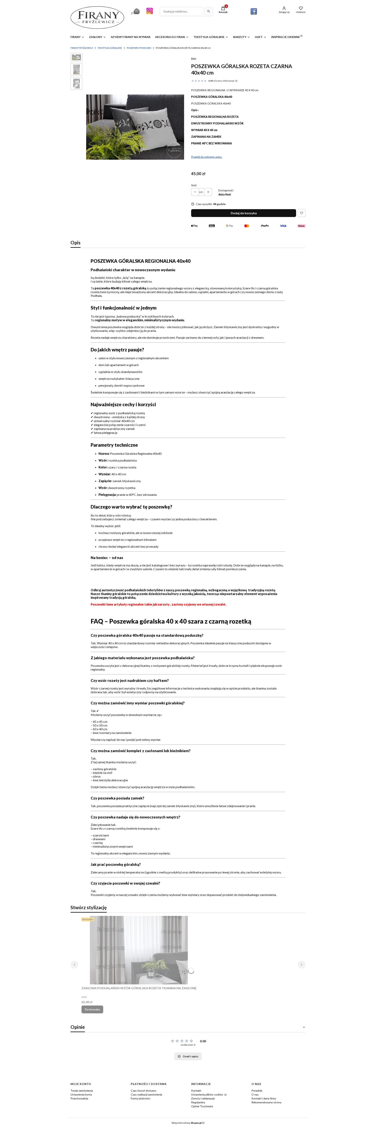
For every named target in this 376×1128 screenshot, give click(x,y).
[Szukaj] (208, 11)
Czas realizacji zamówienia (146, 1094)
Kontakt (196, 1090)
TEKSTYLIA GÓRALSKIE (110, 47)
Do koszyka (92, 1009)
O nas (255, 1094)
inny (193, 58)
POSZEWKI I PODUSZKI (139, 47)
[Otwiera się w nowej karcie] (254, 11)
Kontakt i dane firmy (263, 1098)
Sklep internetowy (187, 1122)
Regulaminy (198, 1102)
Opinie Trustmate (202, 1106)
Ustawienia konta (81, 1094)
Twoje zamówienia (81, 1090)
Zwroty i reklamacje (203, 1098)
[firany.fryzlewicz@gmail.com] (135, 15)
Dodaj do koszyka (244, 213)
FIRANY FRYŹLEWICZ (81, 47)
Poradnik (256, 1090)
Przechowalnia (79, 1098)
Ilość (194, 185)
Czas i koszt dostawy (143, 1090)
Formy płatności (140, 1098)
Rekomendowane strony (266, 1102)
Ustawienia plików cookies (207, 1094)
